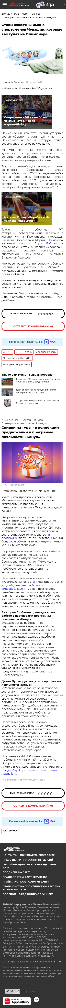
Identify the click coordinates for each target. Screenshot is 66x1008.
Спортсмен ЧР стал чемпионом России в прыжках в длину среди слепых (38, 380)
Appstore (25, 770)
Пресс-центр (12, 859)
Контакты (10, 855)
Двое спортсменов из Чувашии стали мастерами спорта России (36, 391)
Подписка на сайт (16, 872)
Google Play (9, 770)
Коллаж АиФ (34, 82)
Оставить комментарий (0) (33, 326)
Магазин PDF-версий (38, 859)
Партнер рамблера (32, 992)
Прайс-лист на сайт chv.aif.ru (25, 877)
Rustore (37, 770)
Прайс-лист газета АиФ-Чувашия (26, 881)
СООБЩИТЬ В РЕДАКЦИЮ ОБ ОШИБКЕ (28, 894)
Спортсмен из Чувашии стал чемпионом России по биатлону (37, 401)
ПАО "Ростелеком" (13, 484)
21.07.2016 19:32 (10, 13)
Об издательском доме (37, 855)
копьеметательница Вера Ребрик (29, 243)
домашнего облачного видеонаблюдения (23, 587)
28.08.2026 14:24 (11, 419)
